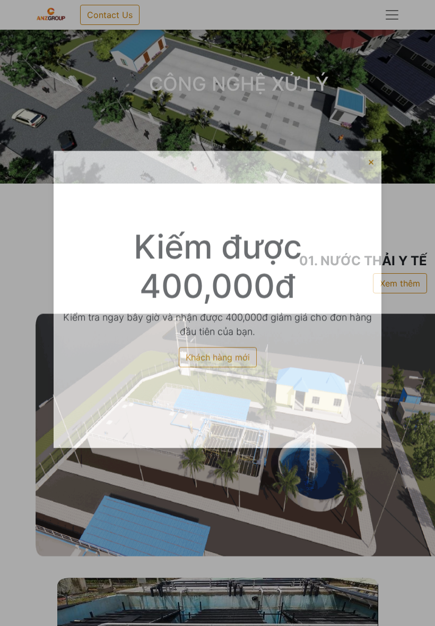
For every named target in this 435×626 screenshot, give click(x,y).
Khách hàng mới (218, 371)
